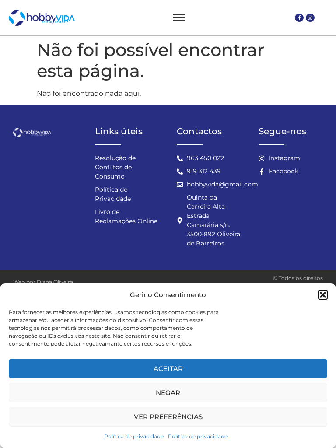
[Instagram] (310, 18)
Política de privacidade (134, 436)
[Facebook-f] (299, 18)
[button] (322, 294)
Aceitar (168, 368)
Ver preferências (168, 417)
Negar (168, 392)
